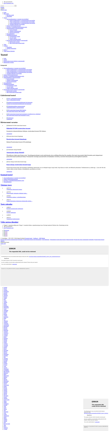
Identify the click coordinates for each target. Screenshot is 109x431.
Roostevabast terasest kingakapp (16, 139)
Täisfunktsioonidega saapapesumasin (15, 107)
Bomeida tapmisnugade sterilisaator (15, 208)
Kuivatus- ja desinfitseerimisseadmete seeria (17, 27)
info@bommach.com (8, 228)
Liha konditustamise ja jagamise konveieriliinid (17, 19)
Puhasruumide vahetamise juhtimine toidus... (17, 193)
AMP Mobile (42, 238)
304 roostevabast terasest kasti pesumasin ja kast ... (18, 115)
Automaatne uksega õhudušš (15, 152)
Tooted (5, 17)
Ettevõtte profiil (10, 15)
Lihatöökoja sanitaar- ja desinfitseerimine (16, 197)
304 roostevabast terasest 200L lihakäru (16, 111)
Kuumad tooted (6, 175)
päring (8, 133)
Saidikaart (35, 238)
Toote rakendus (6, 204)
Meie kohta (6, 13)
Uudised (5, 45)
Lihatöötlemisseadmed (12, 35)
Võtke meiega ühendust (9, 51)
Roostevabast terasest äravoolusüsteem (32, 239)
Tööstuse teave (6, 185)
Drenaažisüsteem (10, 33)
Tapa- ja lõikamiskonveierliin (13, 100)
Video (5, 44)
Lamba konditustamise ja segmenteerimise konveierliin (22, 23)
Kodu (5, 12)
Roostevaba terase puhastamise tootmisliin (84, 239)
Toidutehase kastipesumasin (13, 219)
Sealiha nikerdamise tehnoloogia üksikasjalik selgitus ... (19, 201)
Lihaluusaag (9, 119)
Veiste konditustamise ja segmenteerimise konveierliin (22, 21)
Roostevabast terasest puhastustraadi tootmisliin (12, 239)
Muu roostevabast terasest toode (16, 43)
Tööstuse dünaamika (11, 48)
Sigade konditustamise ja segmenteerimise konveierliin (22, 20)
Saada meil (3, 243)
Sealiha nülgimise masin (15, 39)
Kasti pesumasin (13, 29)
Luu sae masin (12, 37)
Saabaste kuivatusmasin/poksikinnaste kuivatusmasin (19, 103)
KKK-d (5, 49)
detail (10, 133)
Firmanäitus (9, 16)
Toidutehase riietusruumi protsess (14, 189)
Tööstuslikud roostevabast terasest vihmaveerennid (61, 239)
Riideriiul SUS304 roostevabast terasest (18, 128)
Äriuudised (9, 47)
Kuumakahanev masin (14, 36)
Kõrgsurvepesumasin (14, 32)
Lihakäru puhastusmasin (15, 31)
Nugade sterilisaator (11, 212)
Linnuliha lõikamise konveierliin (17, 24)
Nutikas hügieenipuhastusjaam (14, 25)
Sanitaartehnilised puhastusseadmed (15, 28)
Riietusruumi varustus (14, 41)
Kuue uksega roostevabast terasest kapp (19, 164)
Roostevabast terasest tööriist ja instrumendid (17, 40)
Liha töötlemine (45, 239)
